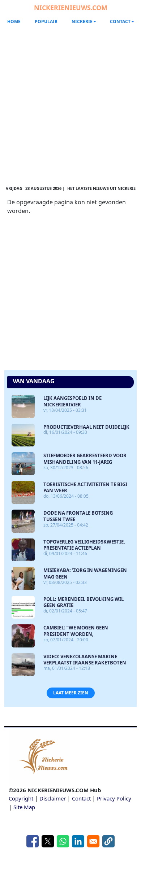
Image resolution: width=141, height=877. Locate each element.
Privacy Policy (114, 798)
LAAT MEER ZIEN (70, 693)
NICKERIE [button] (82, 21)
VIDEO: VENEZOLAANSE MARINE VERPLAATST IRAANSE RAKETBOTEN (84, 659)
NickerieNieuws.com (70, 7)
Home (14, 21)
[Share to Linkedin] (78, 841)
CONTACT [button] (120, 21)
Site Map (24, 807)
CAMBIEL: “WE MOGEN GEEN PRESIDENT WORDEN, (75, 630)
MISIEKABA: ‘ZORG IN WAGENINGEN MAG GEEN (85, 573)
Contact (81, 798)
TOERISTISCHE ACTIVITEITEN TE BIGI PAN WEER (85, 487)
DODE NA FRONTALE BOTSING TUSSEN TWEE (78, 516)
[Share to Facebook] (32, 841)
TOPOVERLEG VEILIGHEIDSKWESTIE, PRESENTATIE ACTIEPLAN (84, 544)
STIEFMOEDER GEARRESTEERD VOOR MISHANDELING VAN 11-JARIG (85, 458)
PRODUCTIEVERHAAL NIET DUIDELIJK (86, 427)
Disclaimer (52, 798)
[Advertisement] (70, 101)
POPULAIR (46, 21)
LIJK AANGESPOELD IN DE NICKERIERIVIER (72, 401)
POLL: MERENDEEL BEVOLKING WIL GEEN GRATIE (83, 602)
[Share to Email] (93, 841)
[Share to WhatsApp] (63, 841)
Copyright (21, 798)
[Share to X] (48, 841)
